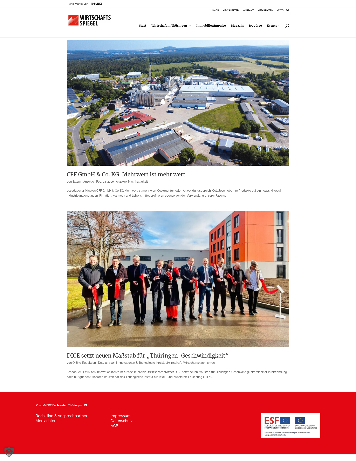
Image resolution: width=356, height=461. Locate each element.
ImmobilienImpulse (211, 25)
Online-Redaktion (84, 362)
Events (272, 25)
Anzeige (121, 181)
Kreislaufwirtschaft (169, 362)
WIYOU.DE (283, 10)
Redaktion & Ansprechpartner (62, 416)
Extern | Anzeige (83, 181)
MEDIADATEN (265, 10)
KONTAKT (248, 10)
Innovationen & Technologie (136, 362)
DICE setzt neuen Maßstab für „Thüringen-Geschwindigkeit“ (148, 355)
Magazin (237, 25)
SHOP (215, 10)
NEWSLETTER (230, 10)
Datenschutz (122, 421)
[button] (9, 452)
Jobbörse (255, 25)
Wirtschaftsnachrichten (199, 362)
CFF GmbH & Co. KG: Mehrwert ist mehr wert (126, 174)
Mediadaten (46, 421)
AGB (114, 425)
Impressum (121, 416)
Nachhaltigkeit (138, 181)
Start (142, 25)
